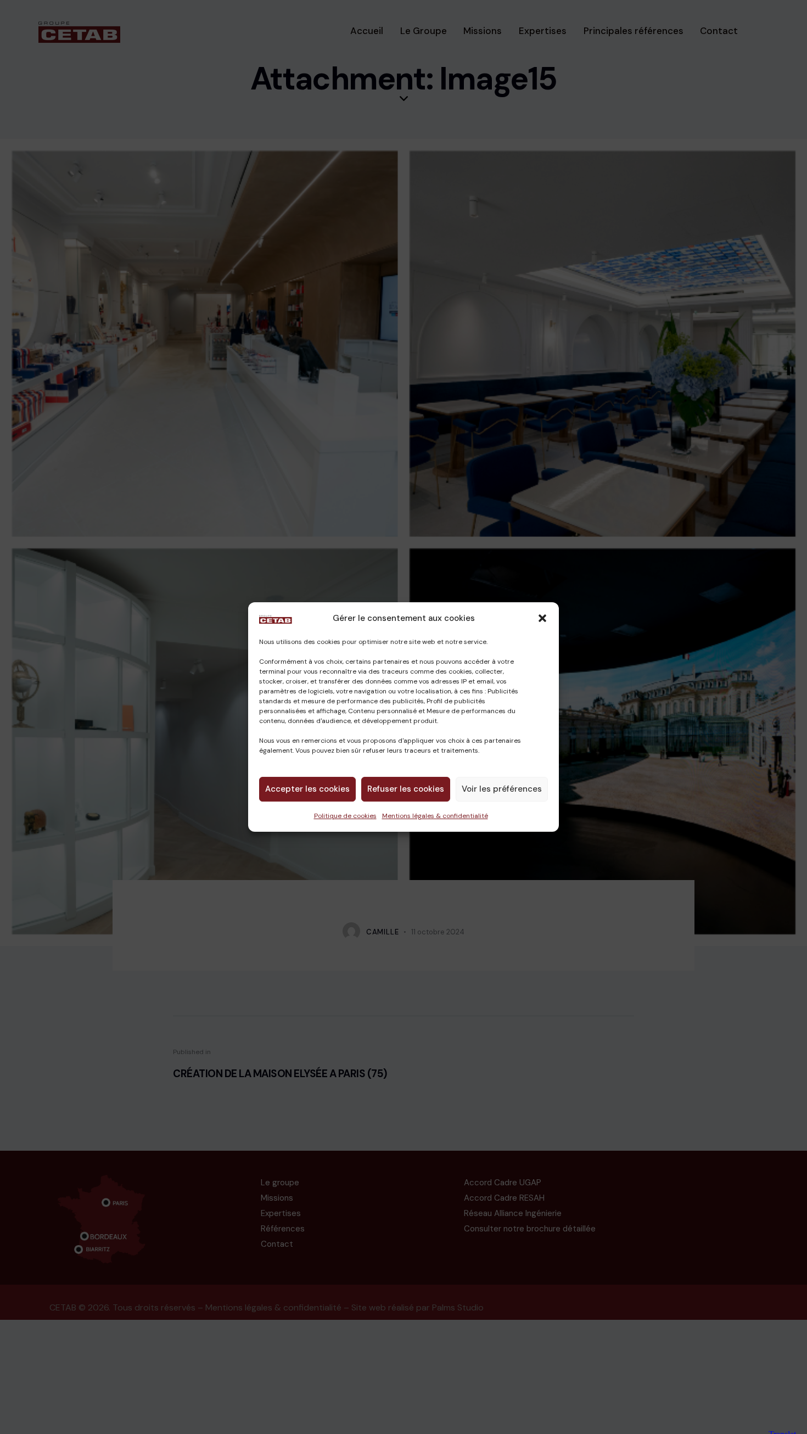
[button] (542, 618)
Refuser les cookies (405, 788)
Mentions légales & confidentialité (435, 815)
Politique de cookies (345, 815)
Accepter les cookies (307, 788)
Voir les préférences (502, 788)
